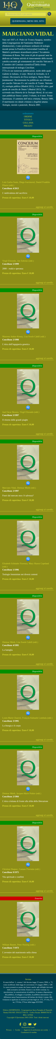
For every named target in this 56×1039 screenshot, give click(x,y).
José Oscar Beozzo (10, 412)
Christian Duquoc (10, 869)
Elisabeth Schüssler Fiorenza (15, 563)
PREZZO (28, 126)
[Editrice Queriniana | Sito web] (28, 5)
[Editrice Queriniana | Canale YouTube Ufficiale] (29, 1024)
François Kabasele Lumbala (34, 718)
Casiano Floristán (26, 869)
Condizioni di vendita (29, 1032)
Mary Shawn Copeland (39, 563)
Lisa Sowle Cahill (32, 336)
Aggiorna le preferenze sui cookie (36, 1030)
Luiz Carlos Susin (10, 182)
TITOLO (28, 120)
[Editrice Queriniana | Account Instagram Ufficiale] (24, 1024)
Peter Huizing (23, 945)
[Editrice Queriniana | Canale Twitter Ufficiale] (35, 1024)
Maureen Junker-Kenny (12, 336)
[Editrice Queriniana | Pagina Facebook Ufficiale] (20, 1024)
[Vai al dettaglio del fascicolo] (28, 157)
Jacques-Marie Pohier (25, 793)
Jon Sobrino (22, 261)
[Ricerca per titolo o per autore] (49, 14)
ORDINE (28, 116)
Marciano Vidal (9, 488)
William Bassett (9, 945)
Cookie (17, 1030)
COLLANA (28, 123)
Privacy (9, 1030)
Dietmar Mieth (23, 488)
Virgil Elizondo (9, 261)
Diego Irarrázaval (27, 182)
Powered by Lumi (28, 1027)
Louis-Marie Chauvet (11, 718)
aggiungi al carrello (44, 207)
